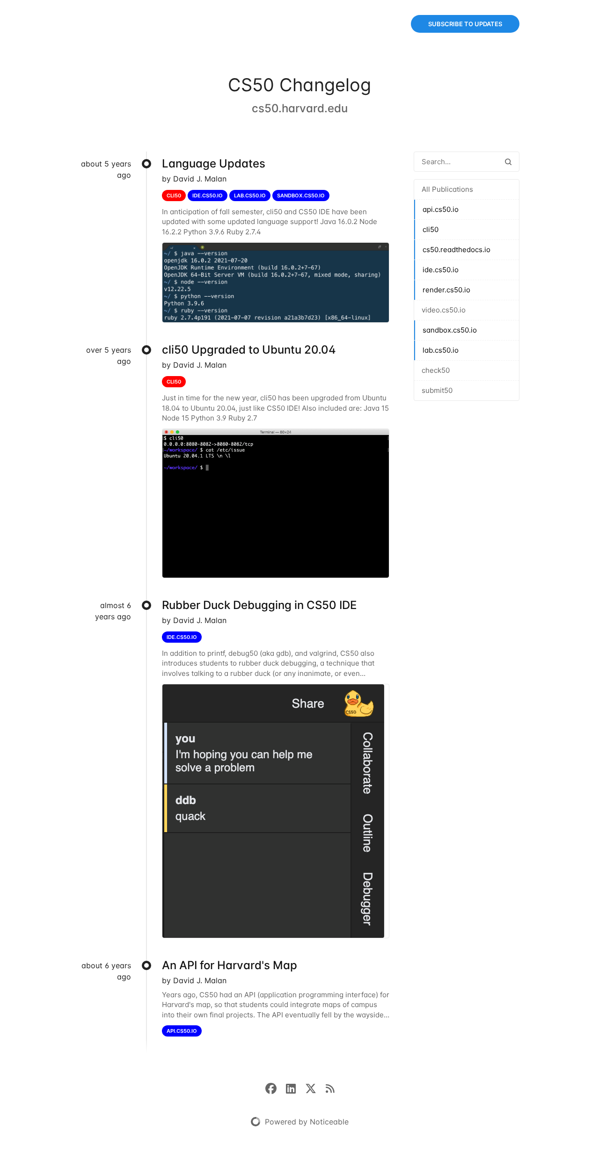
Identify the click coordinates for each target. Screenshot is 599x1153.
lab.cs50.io (441, 350)
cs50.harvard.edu (300, 108)
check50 (436, 370)
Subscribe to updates (465, 24)
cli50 (430, 229)
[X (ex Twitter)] (315, 1088)
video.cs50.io (444, 309)
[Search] (508, 161)
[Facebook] (275, 1088)
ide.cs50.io (441, 269)
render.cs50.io (446, 289)
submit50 (437, 390)
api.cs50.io (441, 209)
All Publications (447, 189)
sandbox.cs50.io (450, 330)
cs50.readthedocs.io (456, 249)
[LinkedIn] (295, 1088)
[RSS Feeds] (330, 1088)
